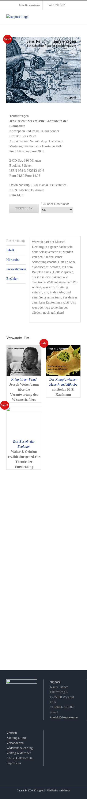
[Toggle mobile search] (71, 18)
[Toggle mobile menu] (79, 18)
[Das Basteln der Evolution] (24, 409)
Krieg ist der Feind (24, 379)
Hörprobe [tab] (12, 259)
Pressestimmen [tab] (16, 269)
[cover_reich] (43, 70)
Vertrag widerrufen (18, 753)
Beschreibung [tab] (15, 240)
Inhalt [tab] (10, 250)
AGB (10, 758)
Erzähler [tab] (12, 278)
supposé (55, 682)
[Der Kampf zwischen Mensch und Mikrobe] (63, 347)
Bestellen (24, 208)
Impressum (13, 763)
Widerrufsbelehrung (19, 748)
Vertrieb (11, 733)
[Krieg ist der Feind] (24, 347)
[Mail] (53, 734)
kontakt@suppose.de (64, 717)
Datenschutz (24, 758)
